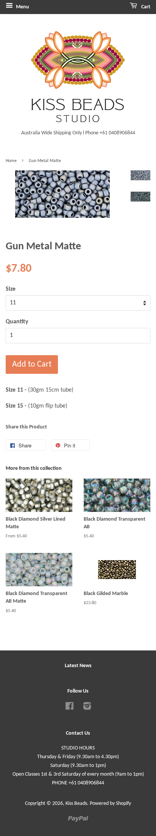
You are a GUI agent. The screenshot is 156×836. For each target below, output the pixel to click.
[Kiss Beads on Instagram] (87, 707)
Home (11, 161)
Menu (22, 7)
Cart (145, 7)
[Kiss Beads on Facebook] (69, 707)
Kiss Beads (76, 803)
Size (11, 289)
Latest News (78, 666)
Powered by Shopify (110, 803)
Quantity (17, 322)
